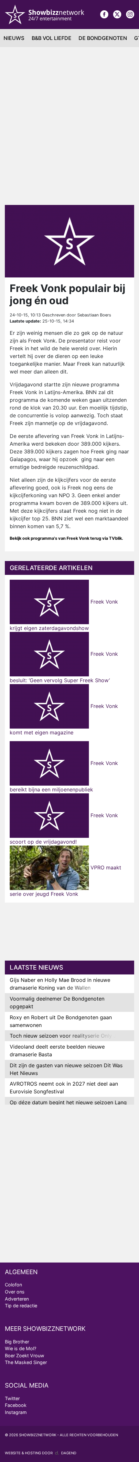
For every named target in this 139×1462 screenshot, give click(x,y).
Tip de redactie (21, 1305)
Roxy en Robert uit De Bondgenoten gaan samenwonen (61, 1021)
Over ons (15, 1291)
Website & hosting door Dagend (40, 1453)
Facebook (16, 1405)
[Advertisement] (69, 126)
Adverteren (17, 1299)
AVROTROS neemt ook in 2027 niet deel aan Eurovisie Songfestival (64, 1087)
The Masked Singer (26, 1362)
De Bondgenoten (103, 38)
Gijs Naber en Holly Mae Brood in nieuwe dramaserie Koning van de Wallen (60, 984)
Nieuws (14, 38)
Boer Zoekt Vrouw (24, 1355)
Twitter (12, 1398)
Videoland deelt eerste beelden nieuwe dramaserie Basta (57, 1050)
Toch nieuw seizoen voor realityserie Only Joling (69, 1035)
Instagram (16, 1412)
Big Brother (17, 1341)
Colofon (13, 1284)
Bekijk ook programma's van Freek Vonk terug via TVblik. (67, 538)
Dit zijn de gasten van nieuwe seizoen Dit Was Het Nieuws (66, 1069)
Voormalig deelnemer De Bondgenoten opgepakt (57, 1002)
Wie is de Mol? (20, 1348)
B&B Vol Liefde (51, 38)
